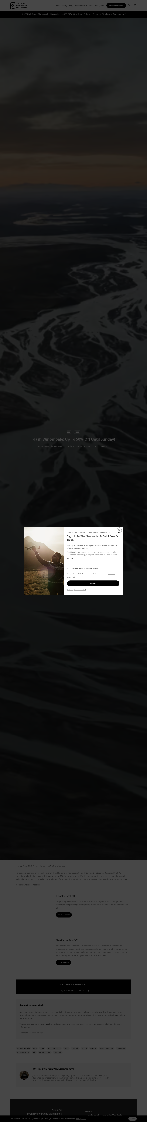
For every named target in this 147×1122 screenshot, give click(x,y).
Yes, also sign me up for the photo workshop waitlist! (84, 568)
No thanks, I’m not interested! (76, 590)
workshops (111, 574)
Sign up (93, 583)
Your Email (73, 558)
